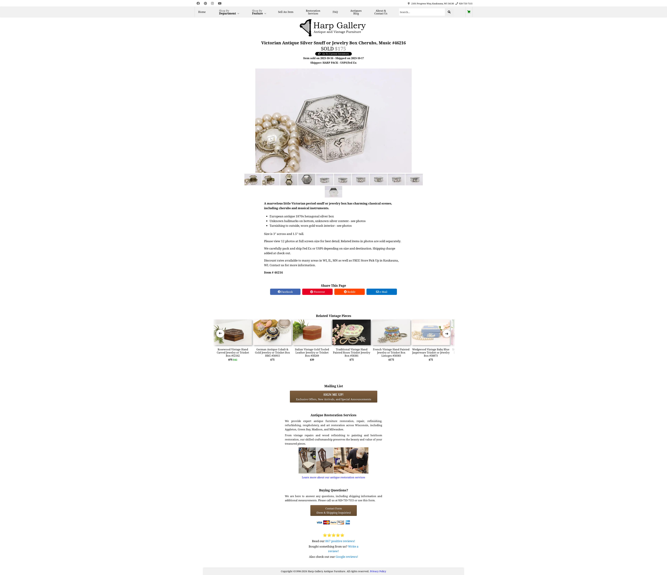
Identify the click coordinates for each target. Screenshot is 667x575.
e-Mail (383, 291)
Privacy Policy (378, 571)
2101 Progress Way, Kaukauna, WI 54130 (432, 3)
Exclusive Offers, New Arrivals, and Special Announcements (333, 396)
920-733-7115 (465, 3)
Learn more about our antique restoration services (333, 477)
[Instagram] (212, 3)
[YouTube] (220, 3)
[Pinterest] (205, 3)
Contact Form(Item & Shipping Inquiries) (333, 510)
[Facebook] (198, 3)
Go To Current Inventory (335, 53)
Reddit (351, 291)
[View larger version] (333, 120)
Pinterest (319, 291)
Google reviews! (347, 557)
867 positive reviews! (340, 541)
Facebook (287, 291)
